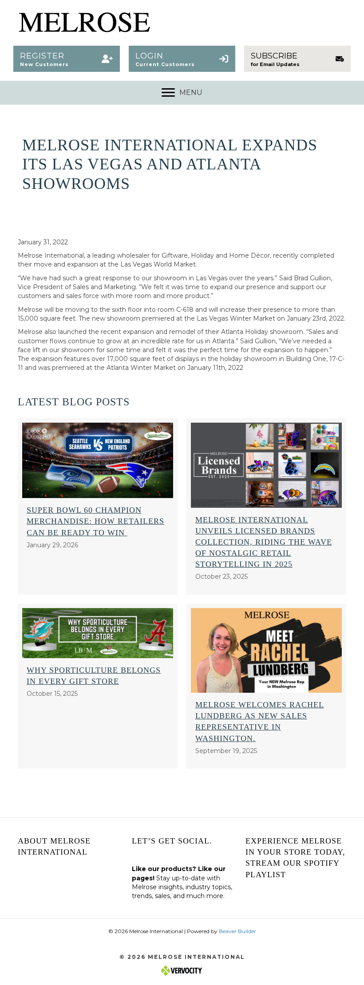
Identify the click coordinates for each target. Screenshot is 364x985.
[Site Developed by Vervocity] (182, 970)
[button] (66, 59)
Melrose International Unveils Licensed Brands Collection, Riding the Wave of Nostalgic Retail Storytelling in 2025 (263, 542)
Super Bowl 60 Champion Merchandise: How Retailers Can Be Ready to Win (95, 521)
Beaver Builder (237, 931)
